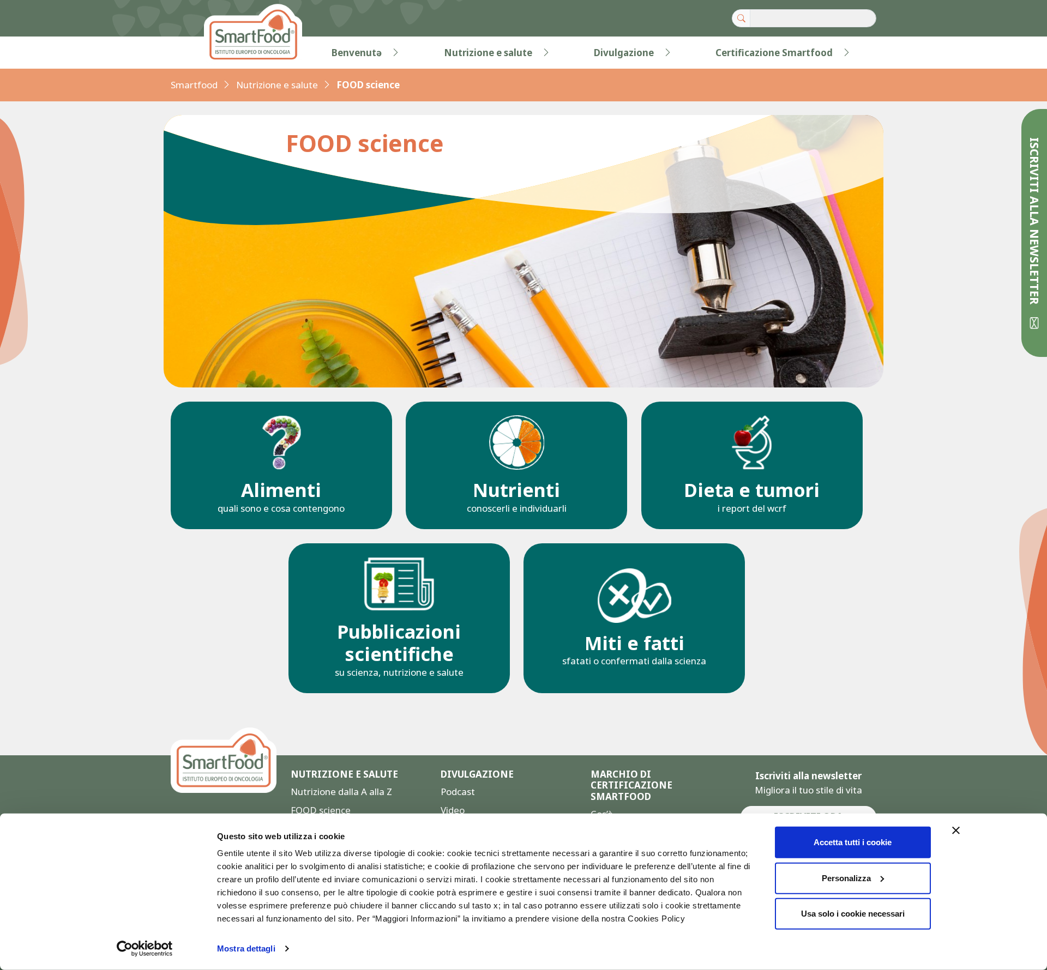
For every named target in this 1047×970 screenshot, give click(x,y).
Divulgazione (624, 52)
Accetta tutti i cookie (853, 842)
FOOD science (321, 810)
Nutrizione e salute (488, 52)
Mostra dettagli (246, 948)
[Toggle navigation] (193, 53)
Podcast (458, 791)
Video (453, 810)
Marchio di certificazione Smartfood (631, 785)
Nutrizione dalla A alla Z (341, 791)
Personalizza (846, 877)
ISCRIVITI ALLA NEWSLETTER (1035, 222)
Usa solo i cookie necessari (853, 913)
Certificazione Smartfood (774, 52)
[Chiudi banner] (956, 830)
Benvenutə (357, 52)
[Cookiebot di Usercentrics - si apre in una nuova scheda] (144, 949)
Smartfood (194, 84)
